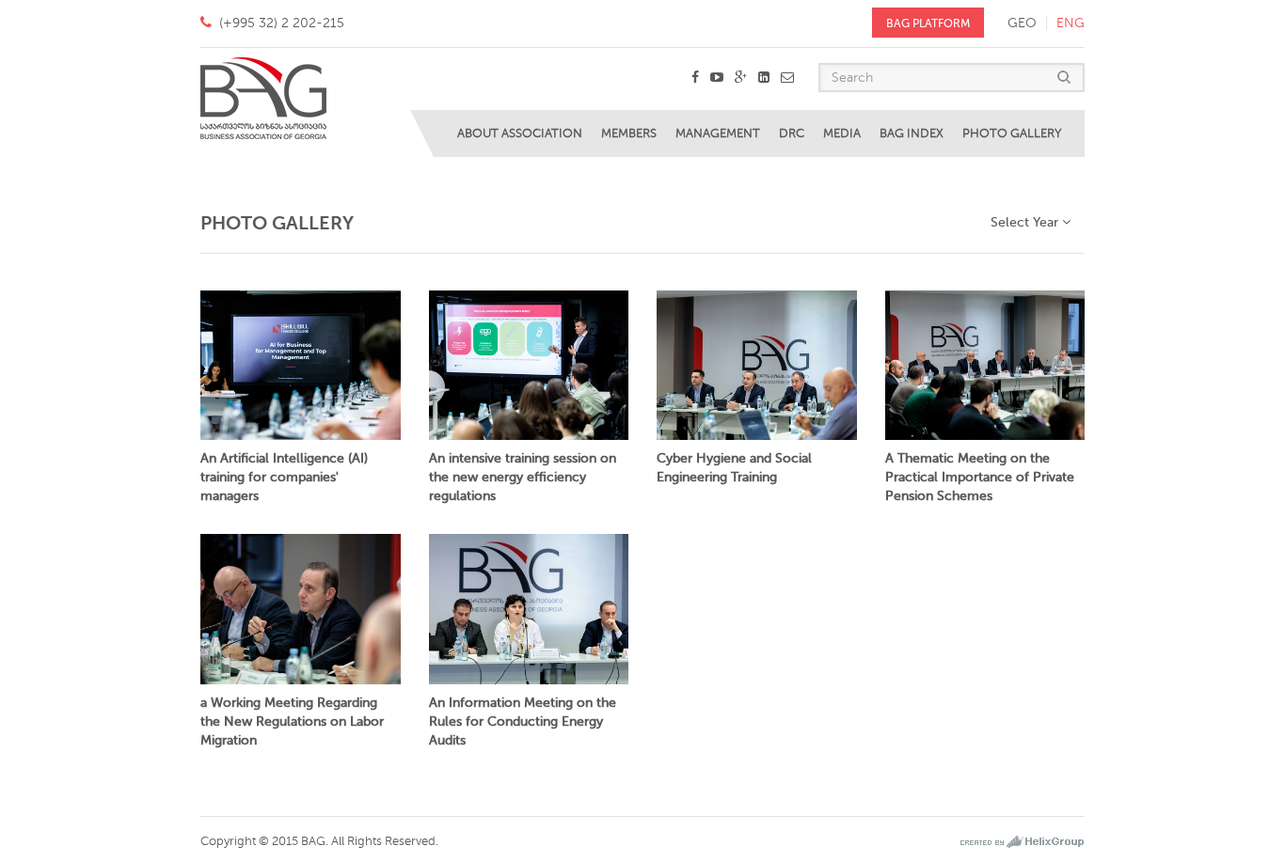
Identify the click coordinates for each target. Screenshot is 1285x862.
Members (629, 133)
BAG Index (912, 133)
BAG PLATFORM (928, 23)
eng (1070, 23)
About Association (519, 133)
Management (717, 133)
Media (842, 133)
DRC (791, 133)
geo (1022, 23)
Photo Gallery (1011, 133)
